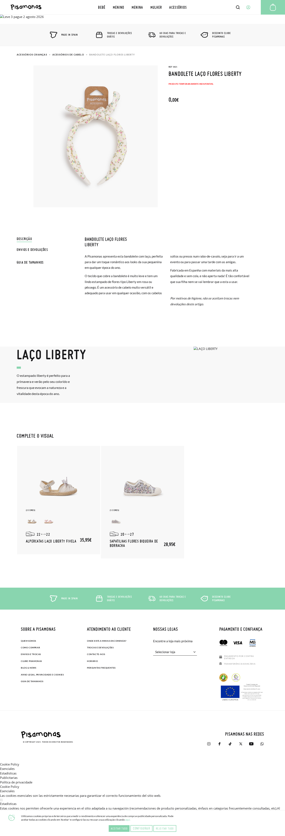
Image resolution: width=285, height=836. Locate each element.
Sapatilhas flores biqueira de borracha (134, 543)
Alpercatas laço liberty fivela (51, 541)
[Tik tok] (230, 743)
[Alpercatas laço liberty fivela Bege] (32, 520)
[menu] (143, 7)
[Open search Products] (238, 7)
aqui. (128, 819)
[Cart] (273, 7)
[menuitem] (102, 7)
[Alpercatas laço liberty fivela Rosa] (49, 520)
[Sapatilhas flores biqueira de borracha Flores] (116, 520)
